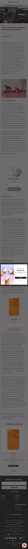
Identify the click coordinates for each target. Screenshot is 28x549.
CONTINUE (20, 277)
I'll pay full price (21, 280)
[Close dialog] (26, 265)
